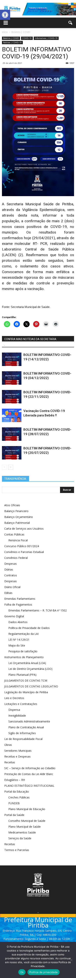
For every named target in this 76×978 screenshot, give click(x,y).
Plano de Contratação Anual (26, 727)
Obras (8, 745)
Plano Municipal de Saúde (24, 826)
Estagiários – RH (14, 780)
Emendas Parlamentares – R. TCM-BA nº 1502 (37, 610)
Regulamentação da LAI (23, 634)
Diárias (8, 569)
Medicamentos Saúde (22, 832)
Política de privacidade (43, 972)
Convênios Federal (16, 558)
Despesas (10, 563)
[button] (5, 15)
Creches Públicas (19, 797)
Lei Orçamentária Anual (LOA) (27, 663)
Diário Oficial (12, 587)
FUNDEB (14, 803)
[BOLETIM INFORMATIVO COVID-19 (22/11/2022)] (11, 396)
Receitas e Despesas (17, 756)
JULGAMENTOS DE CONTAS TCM (25, 680)
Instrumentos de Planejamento (24, 657)
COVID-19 (27, 38)
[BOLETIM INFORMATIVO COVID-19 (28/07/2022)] (11, 434)
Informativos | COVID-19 (46, 38)
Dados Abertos (17, 622)
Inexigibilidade (17, 715)
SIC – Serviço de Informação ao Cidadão (29, 768)
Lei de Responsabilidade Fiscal (23, 739)
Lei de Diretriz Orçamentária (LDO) (30, 669)
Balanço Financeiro (16, 511)
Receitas (9, 762)
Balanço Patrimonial (17, 523)
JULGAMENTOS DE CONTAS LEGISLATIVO (31, 686)
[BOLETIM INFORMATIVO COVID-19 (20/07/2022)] (11, 452)
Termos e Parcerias (16, 850)
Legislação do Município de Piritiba (26, 692)
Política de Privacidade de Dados (29, 628)
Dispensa (14, 710)
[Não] (71, 960)
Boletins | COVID (11, 38)
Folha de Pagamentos (18, 604)
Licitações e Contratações (20, 704)
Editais (8, 593)
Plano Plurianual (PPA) (22, 674)
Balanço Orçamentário (18, 517)
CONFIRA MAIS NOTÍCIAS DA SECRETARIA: (30, 339)
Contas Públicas (14, 534)
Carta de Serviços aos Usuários (24, 528)
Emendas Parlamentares (19, 599)
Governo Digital (14, 616)
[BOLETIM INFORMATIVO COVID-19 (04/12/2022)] (11, 378)
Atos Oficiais (12, 505)
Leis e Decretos (14, 698)
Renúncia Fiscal (18, 540)
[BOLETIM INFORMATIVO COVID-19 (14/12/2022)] (11, 359)
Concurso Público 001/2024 (21, 546)
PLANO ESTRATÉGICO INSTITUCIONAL (29, 786)
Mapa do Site (16, 645)
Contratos (10, 575)
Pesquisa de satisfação (22, 651)
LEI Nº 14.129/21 (18, 639)
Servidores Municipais (18, 750)
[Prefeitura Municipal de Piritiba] (38, 9)
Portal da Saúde (14, 815)
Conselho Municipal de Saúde (26, 821)
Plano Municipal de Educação (26, 809)
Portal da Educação (16, 791)
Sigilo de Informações (22, 733)
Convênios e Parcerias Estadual (24, 552)
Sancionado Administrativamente (29, 721)
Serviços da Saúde (19, 838)
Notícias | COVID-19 (12, 42)
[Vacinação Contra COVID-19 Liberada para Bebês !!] (11, 415)
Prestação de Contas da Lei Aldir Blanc (28, 774)
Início (5, 32)
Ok (22, 972)
